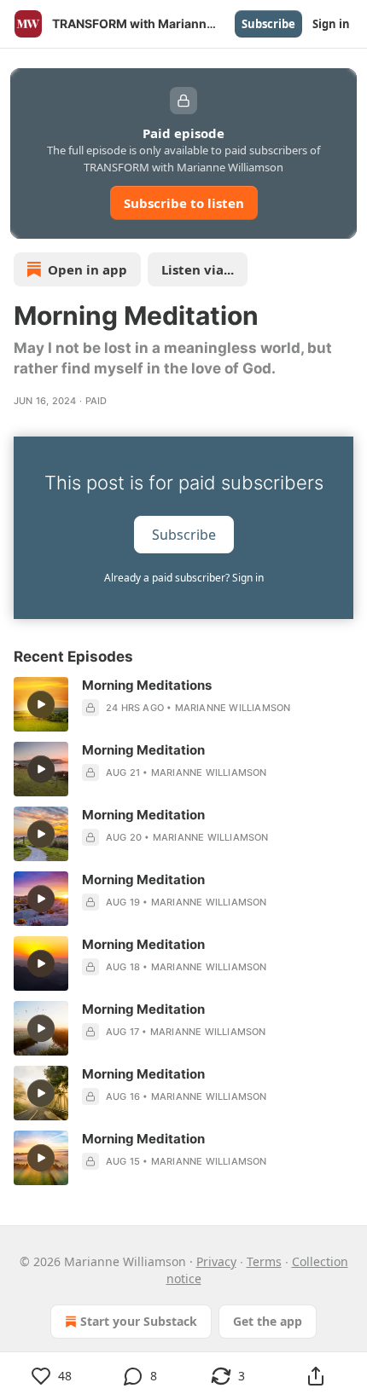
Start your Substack (138, 1321)
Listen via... (197, 269)
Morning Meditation (143, 750)
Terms (264, 1261)
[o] (41, 704)
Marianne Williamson (233, 708)
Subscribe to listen (184, 202)
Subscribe (268, 24)
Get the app (267, 1321)
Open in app (87, 269)
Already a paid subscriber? (184, 577)
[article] (183, 704)
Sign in (331, 24)
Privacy (216, 1261)
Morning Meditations (147, 685)
